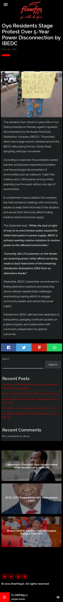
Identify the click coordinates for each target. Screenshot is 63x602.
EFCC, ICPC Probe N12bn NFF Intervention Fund (30, 393)
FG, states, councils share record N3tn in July (29, 408)
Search (6, 359)
